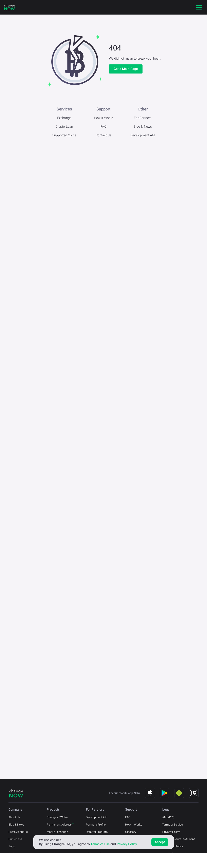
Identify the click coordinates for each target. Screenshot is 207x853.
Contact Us (104, 135)
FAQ (103, 126)
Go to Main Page (126, 69)
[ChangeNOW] (9, 7)
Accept (160, 842)
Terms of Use (100, 844)
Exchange (64, 118)
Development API (142, 135)
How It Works (103, 118)
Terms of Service (172, 824)
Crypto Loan (64, 126)
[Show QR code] (194, 793)
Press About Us (18, 831)
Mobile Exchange (57, 831)
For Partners (142, 118)
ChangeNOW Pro (57, 817)
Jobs (11, 846)
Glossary (130, 831)
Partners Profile (96, 824)
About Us (14, 817)
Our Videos (15, 839)
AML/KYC (168, 817)
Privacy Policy (171, 831)
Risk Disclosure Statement (178, 839)
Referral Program (97, 831)
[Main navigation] (199, 7)
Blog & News (143, 126)
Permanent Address (59, 824)
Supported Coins (64, 135)
